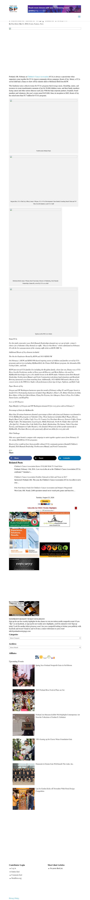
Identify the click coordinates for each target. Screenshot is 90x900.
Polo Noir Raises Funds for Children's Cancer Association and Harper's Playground (43, 487)
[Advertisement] (25, 585)
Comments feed (16, 875)
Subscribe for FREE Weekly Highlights (42, 508)
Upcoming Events (16, 661)
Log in (13, 868)
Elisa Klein (14, 24)
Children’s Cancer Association (37, 76)
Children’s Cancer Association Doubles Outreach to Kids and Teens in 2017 (40, 477)
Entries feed (15, 871)
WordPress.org (16, 878)
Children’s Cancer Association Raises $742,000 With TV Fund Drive (38, 466)
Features (36, 24)
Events (31, 24)
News (41, 24)
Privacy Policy (14, 898)
